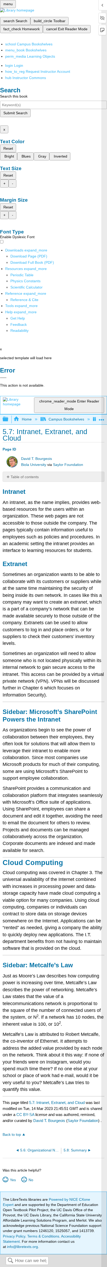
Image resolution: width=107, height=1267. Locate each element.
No (31, 1180)
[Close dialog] (3, 377)
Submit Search (15, 113)
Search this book (14, 96)
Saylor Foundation (68, 465)
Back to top (12, 1135)
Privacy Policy (14, 1236)
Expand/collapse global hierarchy (8, 419)
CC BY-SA (25, 1114)
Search (10, 1261)
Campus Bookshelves (66, 419)
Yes (13, 1180)
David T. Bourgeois (36, 459)
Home (26, 419)
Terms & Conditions (43, 1236)
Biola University (33, 465)
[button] (18, 324)
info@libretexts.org (22, 1247)
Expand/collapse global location (101, 418)
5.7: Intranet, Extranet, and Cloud (57, 1102)
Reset (8, 148)
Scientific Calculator (26, 287)
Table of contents (25, 477)
